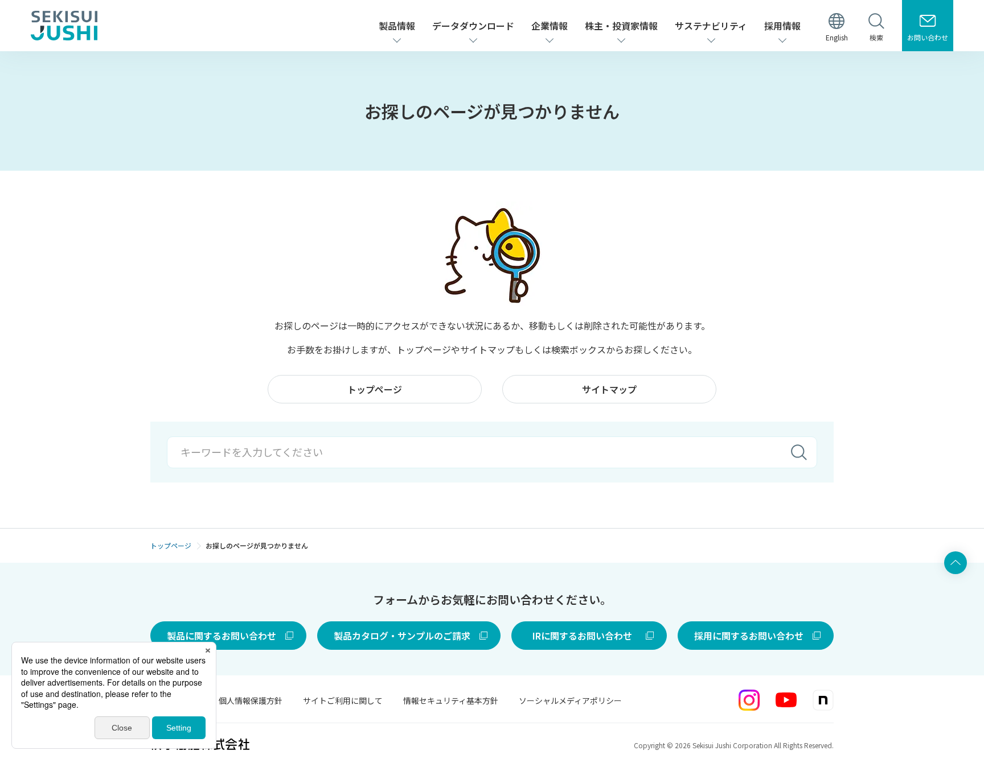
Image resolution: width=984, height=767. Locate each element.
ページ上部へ (955, 562)
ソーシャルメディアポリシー (570, 700)
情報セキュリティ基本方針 (450, 700)
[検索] (799, 452)
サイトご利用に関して (343, 700)
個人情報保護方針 (250, 700)
